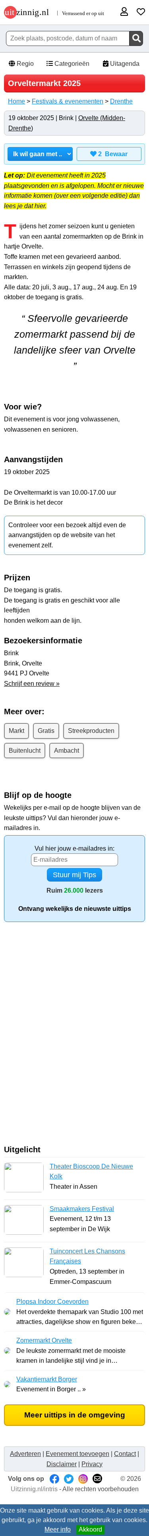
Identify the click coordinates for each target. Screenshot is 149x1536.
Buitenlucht (25, 750)
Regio (24, 63)
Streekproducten (91, 730)
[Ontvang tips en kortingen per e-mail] (97, 1478)
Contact (125, 1453)
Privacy (92, 1464)
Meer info (58, 1529)
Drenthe (121, 101)
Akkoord (90, 1529)
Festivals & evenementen (67, 101)
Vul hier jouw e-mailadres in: (74, 848)
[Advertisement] (74, 1036)
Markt (16, 730)
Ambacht (66, 750)
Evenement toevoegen (77, 1453)
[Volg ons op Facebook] (54, 1478)
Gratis (46, 730)
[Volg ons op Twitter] (69, 1478)
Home (16, 101)
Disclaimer (61, 1464)
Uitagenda (123, 63)
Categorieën (71, 63)
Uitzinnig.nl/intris (34, 1489)
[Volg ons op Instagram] (83, 1478)
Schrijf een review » (32, 683)
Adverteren (25, 1453)
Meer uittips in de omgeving (74, 1415)
